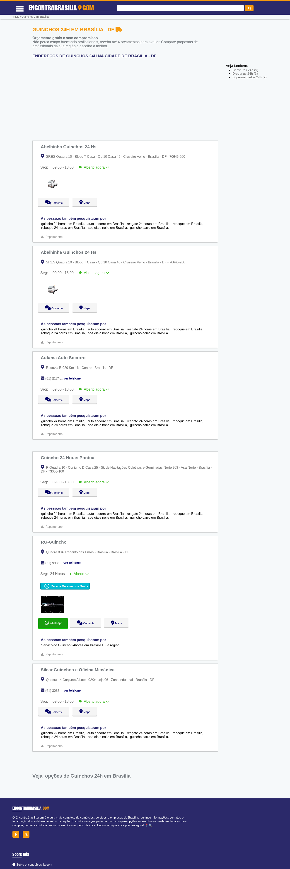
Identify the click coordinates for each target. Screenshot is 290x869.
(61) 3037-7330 (56, 690)
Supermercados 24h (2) (249, 77)
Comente (54, 203)
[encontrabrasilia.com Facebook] (17, 834)
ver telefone (72, 378)
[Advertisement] (127, 97)
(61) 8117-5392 (56, 378)
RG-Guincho (54, 542)
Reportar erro (54, 237)
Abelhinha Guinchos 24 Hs (69, 146)
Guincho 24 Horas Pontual (69, 457)
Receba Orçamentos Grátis (69, 586)
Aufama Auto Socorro (64, 357)
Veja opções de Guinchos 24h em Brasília (81, 776)
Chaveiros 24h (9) (245, 70)
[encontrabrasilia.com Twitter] (27, 834)
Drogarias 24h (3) (245, 73)
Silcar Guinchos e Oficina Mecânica (78, 669)
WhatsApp (55, 623)
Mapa (86, 203)
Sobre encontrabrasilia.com (34, 864)
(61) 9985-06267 (57, 563)
